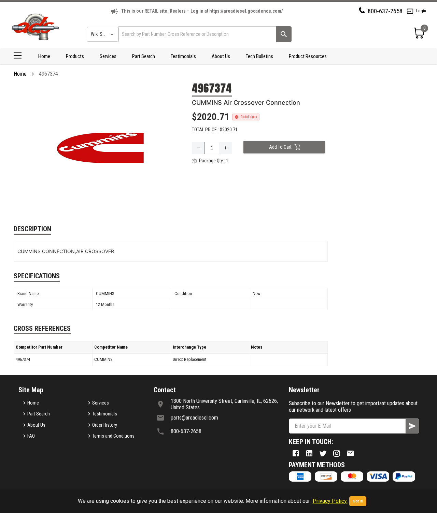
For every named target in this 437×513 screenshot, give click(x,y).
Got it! (358, 501)
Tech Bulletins (259, 56)
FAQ (31, 436)
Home (44, 56)
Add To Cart (280, 147)
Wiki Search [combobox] (102, 34)
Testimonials (183, 56)
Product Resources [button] (308, 56)
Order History (104, 425)
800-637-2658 (385, 11)
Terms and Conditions (113, 436)
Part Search (143, 56)
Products (75, 56)
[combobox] (196, 34)
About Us (221, 56)
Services (108, 56)
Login (421, 10)
